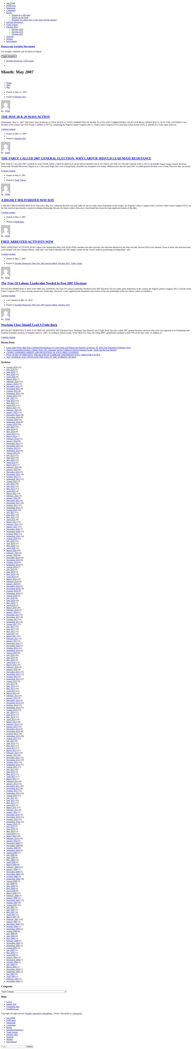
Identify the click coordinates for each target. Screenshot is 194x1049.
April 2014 (10, 719)
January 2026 (12, 384)
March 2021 (11, 522)
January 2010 (12, 841)
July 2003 (10, 974)
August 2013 (11, 738)
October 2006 (12, 926)
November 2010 (13, 817)
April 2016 (10, 662)
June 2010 (10, 829)
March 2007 (11, 917)
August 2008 (11, 881)
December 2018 (13, 586)
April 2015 (10, 691)
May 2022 (10, 489)
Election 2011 (17, 34)
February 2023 (12, 467)
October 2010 (12, 819)
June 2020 (10, 543)
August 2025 (11, 396)
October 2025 (12, 391)
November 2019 (13, 560)
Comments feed (12, 1007)
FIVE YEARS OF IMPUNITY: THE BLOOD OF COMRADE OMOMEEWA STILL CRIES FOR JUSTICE (53, 355)
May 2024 (10, 431)
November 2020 (13, 531)
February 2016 (12, 667)
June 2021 (10, 515)
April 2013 (10, 748)
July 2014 (10, 712)
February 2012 (12, 781)
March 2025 (11, 408)
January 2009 (12, 869)
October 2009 (12, 848)
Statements (10, 8)
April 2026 (10, 377)
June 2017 (10, 629)
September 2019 (13, 565)
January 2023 (12, 470)
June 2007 (10, 910)
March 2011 (11, 807)
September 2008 (13, 879)
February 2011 (12, 810)
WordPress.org (12, 1009)
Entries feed (11, 1004)
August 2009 (11, 853)
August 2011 (11, 796)
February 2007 (12, 919)
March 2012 (11, 779)
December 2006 (13, 924)
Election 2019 (17, 29)
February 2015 (12, 696)
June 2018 (10, 600)
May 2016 (10, 660)
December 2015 (13, 672)
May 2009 (10, 860)
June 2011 (10, 800)
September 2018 (13, 593)
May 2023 (10, 460)
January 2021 (12, 527)
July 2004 (10, 964)
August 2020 (11, 539)
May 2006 (10, 938)
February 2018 (12, 610)
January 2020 (12, 555)
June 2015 (10, 686)
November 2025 (13, 389)
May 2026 (10, 374)
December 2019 (13, 558)
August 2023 (11, 453)
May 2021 (10, 517)
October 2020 (12, 534)
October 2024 (12, 420)
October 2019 (12, 562)
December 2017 (13, 615)
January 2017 (12, 641)
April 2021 (10, 519)
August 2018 (11, 596)
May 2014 (10, 717)
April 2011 (10, 805)
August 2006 (11, 931)
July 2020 (10, 541)
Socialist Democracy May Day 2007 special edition (36, 263)
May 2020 (10, 546)
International (11, 41)
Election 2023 (12, 27)
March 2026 (11, 379)
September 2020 (13, 536)
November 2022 (13, 474)
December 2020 (13, 529)
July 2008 (10, 884)
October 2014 (12, 705)
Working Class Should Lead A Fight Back (29, 325)
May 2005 (10, 953)
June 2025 (10, 401)
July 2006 (10, 934)
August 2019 (11, 567)
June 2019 (10, 572)
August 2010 (11, 824)
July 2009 (10, 855)
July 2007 (10, 907)
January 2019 (12, 584)
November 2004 (13, 960)
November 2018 (13, 588)
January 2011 (11, 812)
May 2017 (10, 631)
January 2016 (12, 669)
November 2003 (13, 969)
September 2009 (13, 850)
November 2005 (13, 943)
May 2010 (10, 831)
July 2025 (10, 398)
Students (9, 36)
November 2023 (13, 446)
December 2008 (13, 872)
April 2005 (10, 955)
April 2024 (10, 434)
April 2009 (10, 862)
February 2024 (12, 439)
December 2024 (13, 415)
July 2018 (10, 598)
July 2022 (10, 484)
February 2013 (12, 753)
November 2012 (13, 760)
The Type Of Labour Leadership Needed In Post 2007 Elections (44, 283)
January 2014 (12, 727)
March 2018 (11, 608)
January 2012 (12, 784)
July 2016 (10, 655)
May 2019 (10, 574)
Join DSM (10, 3)
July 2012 (10, 769)
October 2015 (12, 677)
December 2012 (13, 757)
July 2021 (10, 512)
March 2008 (11, 893)
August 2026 (11, 367)
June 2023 (10, 458)
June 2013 (10, 743)
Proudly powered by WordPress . (39, 1013)
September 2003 (13, 972)
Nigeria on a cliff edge (21, 15)
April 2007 (10, 914)
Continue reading (8, 129)
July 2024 (10, 427)
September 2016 (13, 650)
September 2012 (13, 765)
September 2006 (13, 929)
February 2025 (12, 410)
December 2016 (13, 643)
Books (9, 13)
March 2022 (11, 493)
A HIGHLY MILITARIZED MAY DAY (27, 200)
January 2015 (12, 698)
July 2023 (10, 455)
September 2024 (13, 422)
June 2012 (10, 772)
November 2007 (13, 900)
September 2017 (13, 622)
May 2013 (10, 746)
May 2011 (10, 803)
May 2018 (10, 603)
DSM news (11, 5)
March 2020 (11, 550)
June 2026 (10, 372)
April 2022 (10, 491)
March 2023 (11, 465)
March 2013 (11, 750)
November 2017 (13, 617)
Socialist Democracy (14, 22)
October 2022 (12, 477)
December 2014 (13, 700)
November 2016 (13, 646)
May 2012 (10, 774)
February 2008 (12, 895)
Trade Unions (12, 25)
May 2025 (10, 403)
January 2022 (12, 498)
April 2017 (10, 634)
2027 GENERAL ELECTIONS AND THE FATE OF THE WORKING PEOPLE (41, 357)
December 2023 (13, 443)
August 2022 (11, 481)
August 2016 (11, 653)
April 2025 (10, 405)
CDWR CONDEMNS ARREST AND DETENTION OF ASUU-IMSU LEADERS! (42, 352)
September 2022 (13, 479)
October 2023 (12, 448)
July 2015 (10, 684)
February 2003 (12, 979)
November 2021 (13, 503)
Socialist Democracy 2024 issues (20, 61)
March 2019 (11, 579)
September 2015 (13, 679)
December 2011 (13, 786)
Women (9, 39)
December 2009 (13, 843)
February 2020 (12, 553)
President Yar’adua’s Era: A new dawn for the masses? (34, 20)
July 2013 (10, 741)
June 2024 (10, 429)
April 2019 (10, 577)
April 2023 (10, 462)
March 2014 (11, 722)
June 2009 (10, 857)
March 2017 (11, 636)
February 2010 (12, 838)
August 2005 (11, 948)
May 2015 (10, 688)
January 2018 (12, 612)
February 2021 (12, 524)
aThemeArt (77, 1013)
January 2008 (12, 898)
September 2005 (13, 945)
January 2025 (12, 412)
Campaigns (11, 10)
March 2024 (11, 436)
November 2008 (13, 874)
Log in (9, 1002)
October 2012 (12, 762)
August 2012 (11, 767)
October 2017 (12, 619)
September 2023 (13, 450)
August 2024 (11, 424)
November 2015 (13, 674)
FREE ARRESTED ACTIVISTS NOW (27, 241)
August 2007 (11, 905)
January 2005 (12, 957)
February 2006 (12, 941)
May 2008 (10, 888)
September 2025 (13, 393)
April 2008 (10, 891)
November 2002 (13, 981)
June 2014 (10, 715)
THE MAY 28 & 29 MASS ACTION (25, 116)
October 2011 (12, 791)
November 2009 (13, 845)
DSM (7, 111)
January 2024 (12, 441)
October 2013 (12, 734)
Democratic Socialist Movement (18, 46)
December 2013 (13, 729)
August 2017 (11, 624)
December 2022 (13, 472)
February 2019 (12, 581)
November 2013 (13, 731)
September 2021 (13, 508)
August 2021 (11, 510)
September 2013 (13, 736)
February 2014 (12, 724)
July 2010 (10, 826)
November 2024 (13, 417)
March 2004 (11, 967)
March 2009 (11, 865)
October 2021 (12, 505)
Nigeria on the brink (20, 17)
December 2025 (13, 386)
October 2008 (12, 876)
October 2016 (12, 648)
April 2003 (10, 976)
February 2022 (12, 496)
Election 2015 (17, 32)
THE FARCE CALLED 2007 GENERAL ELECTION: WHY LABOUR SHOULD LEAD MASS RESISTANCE (76, 158)
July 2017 (10, 627)
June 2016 (10, 658)
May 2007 (10, 912)
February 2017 (12, 638)
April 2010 (10, 834)
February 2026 (12, 381)
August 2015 (11, 681)
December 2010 (13, 815)
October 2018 (12, 591)
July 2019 (10, 569)
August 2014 (11, 710)
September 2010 (13, 822)
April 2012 (10, 776)
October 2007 (12, 903)
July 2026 (10, 370)
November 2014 (13, 703)
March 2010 (11, 836)
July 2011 (10, 798)
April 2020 (10, 548)
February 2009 (12, 867)
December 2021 (13, 500)
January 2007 (12, 922)
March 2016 (11, 665)
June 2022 (10, 486)
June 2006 (10, 936)
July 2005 (10, 950)
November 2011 (13, 788)
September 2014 (13, 707)
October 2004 (12, 962)
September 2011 (13, 793)
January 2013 (12, 755)
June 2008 (10, 886)
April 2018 (10, 605)
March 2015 (11, 693)
